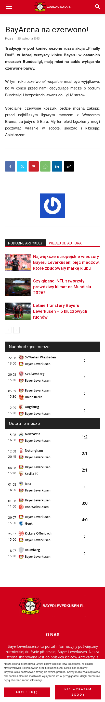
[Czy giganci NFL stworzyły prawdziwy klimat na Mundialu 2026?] (18, 287)
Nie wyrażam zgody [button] (78, 691)
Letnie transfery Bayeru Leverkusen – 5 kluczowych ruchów (60, 311)
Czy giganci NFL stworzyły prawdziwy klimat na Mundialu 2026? (62, 286)
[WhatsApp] (45, 166)
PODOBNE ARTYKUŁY (25, 243)
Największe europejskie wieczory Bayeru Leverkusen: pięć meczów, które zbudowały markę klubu (66, 262)
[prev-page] (8, 330)
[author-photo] (52, 217)
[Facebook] (10, 166)
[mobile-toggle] (9, 7)
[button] (98, 7)
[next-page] (16, 330)
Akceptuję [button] (27, 692)
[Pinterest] (34, 166)
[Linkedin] (57, 166)
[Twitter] (22, 166)
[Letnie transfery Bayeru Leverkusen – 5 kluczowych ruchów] (18, 311)
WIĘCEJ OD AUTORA (65, 243)
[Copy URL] (69, 166)
